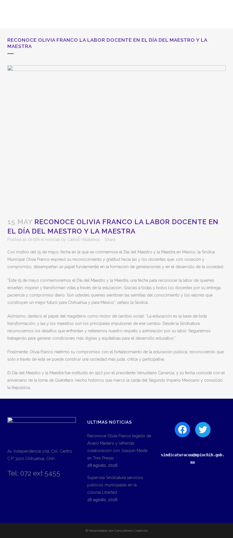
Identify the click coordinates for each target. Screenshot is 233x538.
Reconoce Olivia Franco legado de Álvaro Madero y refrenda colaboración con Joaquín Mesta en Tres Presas (119, 447)
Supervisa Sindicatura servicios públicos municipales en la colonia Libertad (115, 485)
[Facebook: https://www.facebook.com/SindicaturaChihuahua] (182, 429)
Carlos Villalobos (83, 239)
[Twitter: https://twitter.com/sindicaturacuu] (203, 429)
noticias (52, 239)
